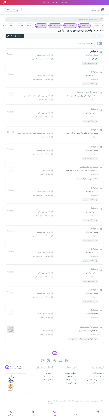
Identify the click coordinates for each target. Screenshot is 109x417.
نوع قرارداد (42, 26)
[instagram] (43, 360)
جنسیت (20, 26)
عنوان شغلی (56, 26)
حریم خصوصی (46, 383)
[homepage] (54, 353)
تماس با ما (47, 376)
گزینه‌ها (76, 415)
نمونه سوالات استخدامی (94, 380)
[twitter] (49, 360)
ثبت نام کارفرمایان (71, 380)
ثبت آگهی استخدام (14, 36)
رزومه (33, 415)
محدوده (29, 26)
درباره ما (48, 373)
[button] (98, 25)
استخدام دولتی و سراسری (94, 383)
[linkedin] (60, 360)
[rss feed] (66, 360)
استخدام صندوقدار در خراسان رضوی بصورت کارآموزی (81, 30)
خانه (98, 415)
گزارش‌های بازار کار (71, 383)
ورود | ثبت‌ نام (11, 9)
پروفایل (11, 415)
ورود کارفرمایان (72, 376)
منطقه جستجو (71, 26)
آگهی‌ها (54, 415)
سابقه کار (11, 26)
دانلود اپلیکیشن (46, 380)
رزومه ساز (99, 376)
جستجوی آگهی (97, 373)
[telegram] (54, 360)
